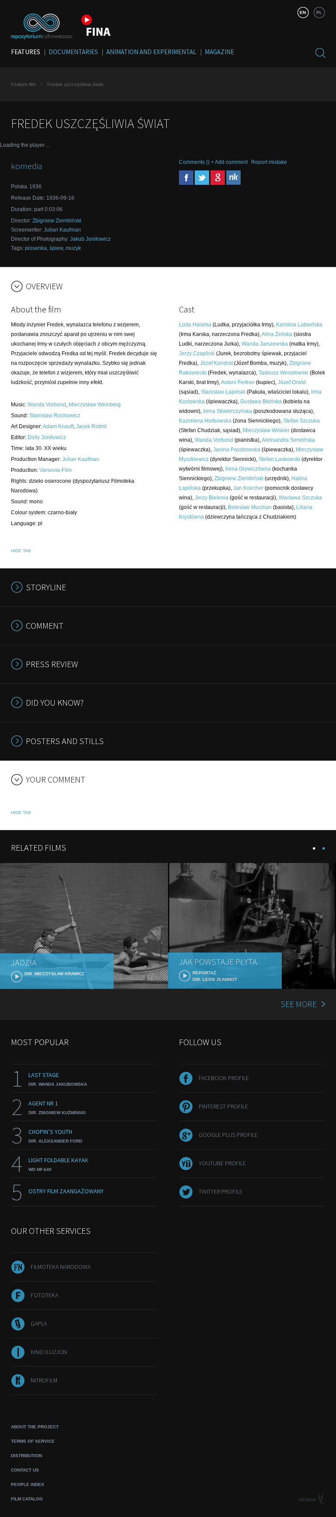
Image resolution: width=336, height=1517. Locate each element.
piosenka (36, 248)
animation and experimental (151, 52)
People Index (27, 1484)
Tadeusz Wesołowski (283, 373)
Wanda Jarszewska (265, 344)
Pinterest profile (223, 1106)
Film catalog (27, 1498)
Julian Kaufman (62, 230)
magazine (219, 52)
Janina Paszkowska (236, 450)
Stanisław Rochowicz (54, 415)
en (303, 12)
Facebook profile (224, 1078)
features (25, 52)
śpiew (56, 248)
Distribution (26, 1455)
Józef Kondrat (216, 363)
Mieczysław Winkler (266, 430)
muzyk (73, 248)
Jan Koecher (248, 488)
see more (298, 1003)
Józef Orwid (292, 382)
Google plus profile (228, 1135)
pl (319, 12)
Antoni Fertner (238, 382)
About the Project (35, 1426)
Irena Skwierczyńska (227, 411)
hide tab (21, 550)
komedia (26, 165)
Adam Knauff (58, 426)
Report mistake (269, 162)
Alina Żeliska (277, 334)
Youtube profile (222, 1163)
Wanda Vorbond (47, 405)
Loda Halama (195, 325)
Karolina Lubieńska (299, 325)
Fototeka (44, 1295)
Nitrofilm (44, 1380)
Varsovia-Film (55, 470)
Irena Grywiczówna (248, 469)
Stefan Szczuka (301, 421)
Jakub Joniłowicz (90, 239)
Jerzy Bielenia (211, 498)
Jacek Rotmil (91, 426)
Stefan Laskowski (279, 459)
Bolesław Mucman (250, 507)
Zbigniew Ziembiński (56, 221)
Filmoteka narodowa (61, 1267)
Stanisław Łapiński (223, 392)
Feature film (23, 84)
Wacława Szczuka (300, 498)
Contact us (25, 1470)
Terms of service (33, 1441)
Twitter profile (220, 1191)
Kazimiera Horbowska (205, 421)
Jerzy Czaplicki (197, 353)
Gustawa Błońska (261, 401)
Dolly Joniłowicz (47, 437)
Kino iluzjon (49, 1352)
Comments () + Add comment (213, 162)
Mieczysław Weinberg (95, 405)
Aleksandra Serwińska (288, 440)
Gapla (39, 1323)
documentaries (73, 52)
